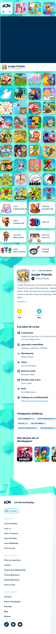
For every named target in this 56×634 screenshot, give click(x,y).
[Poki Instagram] (13, 624)
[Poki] (6, 6)
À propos (8, 597)
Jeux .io (7, 528)
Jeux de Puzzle (10, 538)
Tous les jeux (9, 548)
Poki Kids (8, 607)
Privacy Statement (12, 575)
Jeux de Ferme (38, 423)
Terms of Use (9, 585)
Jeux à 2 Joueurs (11, 533)
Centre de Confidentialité (15, 570)
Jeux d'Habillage (11, 543)
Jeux (33, 271)
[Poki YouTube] (20, 624)
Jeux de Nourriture (27, 428)
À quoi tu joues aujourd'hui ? (10, 11)
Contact (7, 565)
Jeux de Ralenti (45, 271)
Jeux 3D (23, 423)
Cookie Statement (11, 580)
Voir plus (21, 302)
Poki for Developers (12, 602)
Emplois (7, 616)
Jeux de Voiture (10, 524)
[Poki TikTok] (6, 624)
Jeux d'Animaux (26, 419)
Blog (6, 611)
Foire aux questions (12, 560)
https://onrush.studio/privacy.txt (34, 401)
